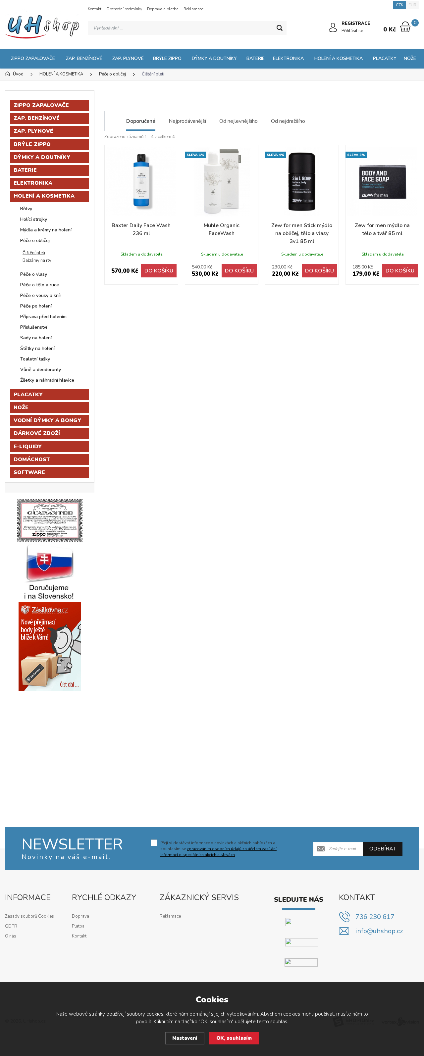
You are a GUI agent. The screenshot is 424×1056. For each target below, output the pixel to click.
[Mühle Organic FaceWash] (221, 181)
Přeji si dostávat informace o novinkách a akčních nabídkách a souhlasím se (218, 848)
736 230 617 (375, 916)
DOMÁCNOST (32, 459)
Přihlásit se (352, 31)
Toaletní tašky (35, 359)
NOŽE (410, 58)
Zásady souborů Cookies (29, 916)
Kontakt (94, 9)
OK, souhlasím (234, 1038)
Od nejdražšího (288, 121)
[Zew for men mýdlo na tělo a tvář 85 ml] (382, 181)
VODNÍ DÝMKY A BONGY (47, 420)
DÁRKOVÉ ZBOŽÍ (37, 433)
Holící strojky (33, 219)
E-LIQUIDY (28, 446)
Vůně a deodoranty (40, 369)
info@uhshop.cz (379, 931)
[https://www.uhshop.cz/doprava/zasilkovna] (50, 646)
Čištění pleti (34, 253)
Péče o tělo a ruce (39, 285)
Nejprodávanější (187, 121)
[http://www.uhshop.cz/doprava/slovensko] (50, 572)
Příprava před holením (43, 316)
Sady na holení (36, 338)
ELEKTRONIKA (288, 58)
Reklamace (193, 9)
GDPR (11, 926)
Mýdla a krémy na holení (46, 230)
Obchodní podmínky (124, 9)
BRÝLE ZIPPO (167, 58)
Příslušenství (33, 327)
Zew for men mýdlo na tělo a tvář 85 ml (382, 229)
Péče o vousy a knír (40, 295)
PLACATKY (385, 58)
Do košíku (158, 270)
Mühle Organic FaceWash (221, 229)
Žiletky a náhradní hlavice (47, 380)
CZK (399, 5)
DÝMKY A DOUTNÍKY (214, 58)
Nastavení (184, 1038)
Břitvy (26, 209)
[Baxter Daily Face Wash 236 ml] (141, 181)
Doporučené (140, 121)
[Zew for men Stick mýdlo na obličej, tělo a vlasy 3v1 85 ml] (302, 181)
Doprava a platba (163, 9)
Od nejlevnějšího (238, 121)
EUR (412, 5)
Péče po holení (36, 306)
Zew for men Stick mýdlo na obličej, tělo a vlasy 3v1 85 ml (301, 233)
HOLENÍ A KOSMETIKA (338, 58)
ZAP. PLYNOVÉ (128, 58)
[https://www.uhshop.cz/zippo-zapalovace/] (50, 520)
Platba (78, 926)
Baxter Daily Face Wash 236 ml (141, 229)
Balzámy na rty (37, 261)
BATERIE (255, 58)
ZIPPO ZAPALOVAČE (33, 58)
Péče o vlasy (33, 274)
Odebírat (382, 848)
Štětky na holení (37, 348)
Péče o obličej (35, 240)
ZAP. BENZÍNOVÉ (84, 58)
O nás (10, 936)
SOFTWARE (29, 472)
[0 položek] (405, 27)
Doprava (80, 916)
